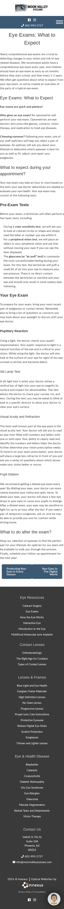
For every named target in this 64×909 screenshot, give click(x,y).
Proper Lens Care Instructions (32, 714)
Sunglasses (32, 737)
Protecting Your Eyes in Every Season (16, 571)
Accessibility (40, 892)
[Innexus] (32, 885)
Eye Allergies (32, 793)
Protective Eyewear (32, 720)
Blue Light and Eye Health (32, 685)
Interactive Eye (32, 623)
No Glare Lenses (32, 703)
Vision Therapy (32, 816)
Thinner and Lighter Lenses (32, 743)
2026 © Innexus (32, 879)
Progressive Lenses (32, 708)
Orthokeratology (32, 653)
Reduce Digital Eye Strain (32, 726)
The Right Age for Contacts (32, 658)
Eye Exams (32, 611)
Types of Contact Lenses (32, 664)
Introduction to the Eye (32, 629)
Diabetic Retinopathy (32, 782)
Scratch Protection (32, 732)
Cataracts (32, 770)
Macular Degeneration (32, 805)
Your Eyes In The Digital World (49, 571)
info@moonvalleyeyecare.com (34, 862)
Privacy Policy (25, 892)
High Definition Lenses (32, 697)
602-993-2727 (34, 25)
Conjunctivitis (32, 776)
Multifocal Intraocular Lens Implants (32, 634)
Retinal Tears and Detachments (32, 810)
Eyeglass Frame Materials (32, 691)
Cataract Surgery (32, 606)
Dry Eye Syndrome (32, 787)
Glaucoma (32, 799)
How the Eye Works (32, 617)
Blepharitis (32, 764)
